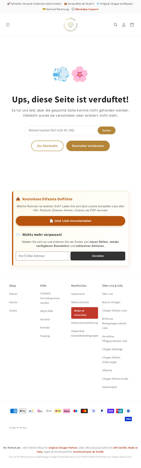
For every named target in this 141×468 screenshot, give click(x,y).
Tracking (45, 336)
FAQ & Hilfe (46, 311)
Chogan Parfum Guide (115, 378)
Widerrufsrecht (80, 302)
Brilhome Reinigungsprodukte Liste (114, 323)
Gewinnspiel (109, 387)
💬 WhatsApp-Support (85, 9)
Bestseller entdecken (88, 146)
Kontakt (45, 327)
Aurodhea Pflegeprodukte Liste (114, 339)
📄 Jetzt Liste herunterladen (70, 221)
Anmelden (98, 256)
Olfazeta (107, 370)
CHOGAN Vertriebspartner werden (50, 298)
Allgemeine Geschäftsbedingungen (85, 333)
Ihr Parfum (22, 427)
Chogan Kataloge (112, 349)
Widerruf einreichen (80, 313)
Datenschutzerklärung (84, 322)
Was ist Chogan (111, 302)
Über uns (107, 293)
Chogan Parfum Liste (114, 310)
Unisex (13, 310)
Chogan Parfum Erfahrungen (111, 360)
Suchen (106, 130)
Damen (13, 293)
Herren (13, 302)
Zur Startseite (47, 146)
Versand (45, 319)
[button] (8, 25)
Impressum (78, 293)
